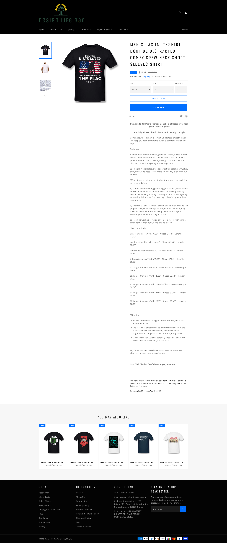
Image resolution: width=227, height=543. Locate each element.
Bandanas (43, 518)
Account (185, 30)
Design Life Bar (50, 539)
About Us (80, 497)
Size (154, 84)
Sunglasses (44, 522)
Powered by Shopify (64, 539)
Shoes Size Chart (84, 526)
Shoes (71, 30)
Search (79, 492)
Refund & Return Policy (87, 513)
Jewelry (122, 30)
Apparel (86, 30)
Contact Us (81, 501)
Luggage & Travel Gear (49, 509)
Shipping (146, 76)
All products (44, 497)
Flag (41, 513)
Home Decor (104, 30)
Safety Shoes (45, 501)
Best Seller (56, 30)
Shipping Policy (83, 518)
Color (132, 84)
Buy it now (159, 107)
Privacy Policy (82, 505)
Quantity (179, 84)
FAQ (77, 522)
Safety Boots (45, 505)
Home (41, 30)
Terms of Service (84, 509)
